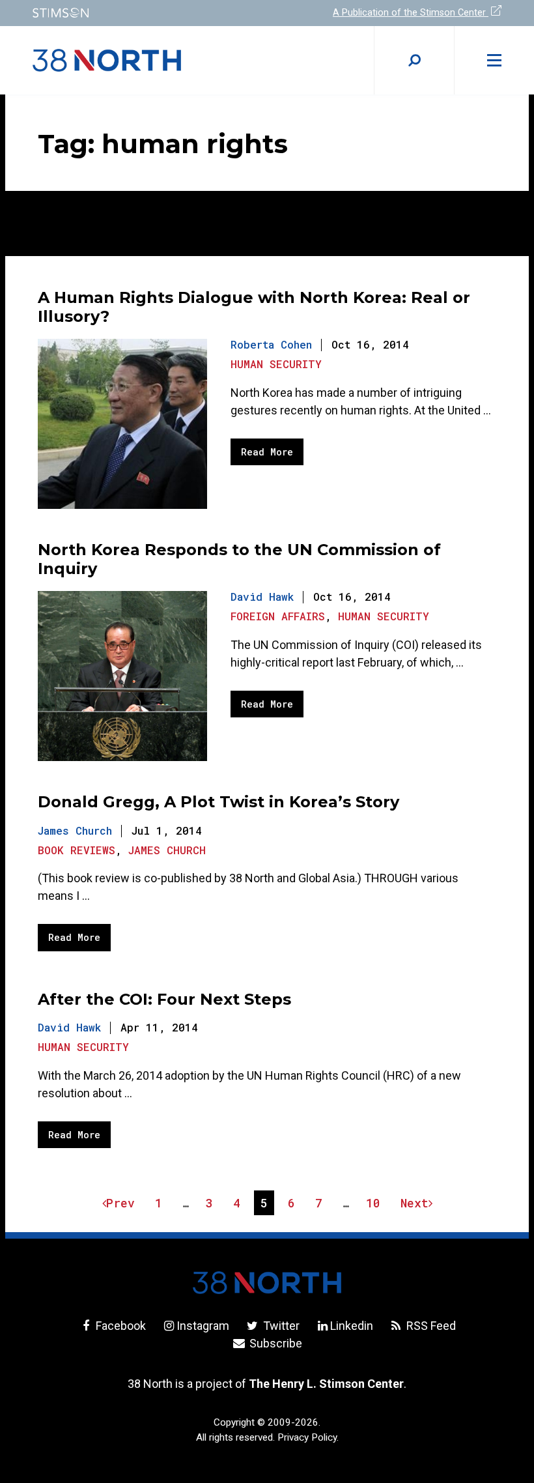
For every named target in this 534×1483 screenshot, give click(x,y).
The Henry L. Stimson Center (326, 1383)
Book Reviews (76, 850)
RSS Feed (430, 1325)
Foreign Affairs (278, 616)
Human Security (276, 364)
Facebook (119, 1325)
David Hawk (262, 596)
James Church (75, 830)
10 (376, 1204)
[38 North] (267, 1282)
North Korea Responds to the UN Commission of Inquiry (239, 559)
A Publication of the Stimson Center (410, 12)
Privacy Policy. (308, 1437)
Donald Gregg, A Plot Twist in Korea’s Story (218, 801)
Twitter (279, 1325)
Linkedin (351, 1325)
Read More (267, 452)
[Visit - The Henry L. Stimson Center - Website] (142, 13)
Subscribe (274, 1343)
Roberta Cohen (271, 344)
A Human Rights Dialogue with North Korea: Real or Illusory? (254, 307)
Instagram (202, 1325)
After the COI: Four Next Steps (164, 999)
